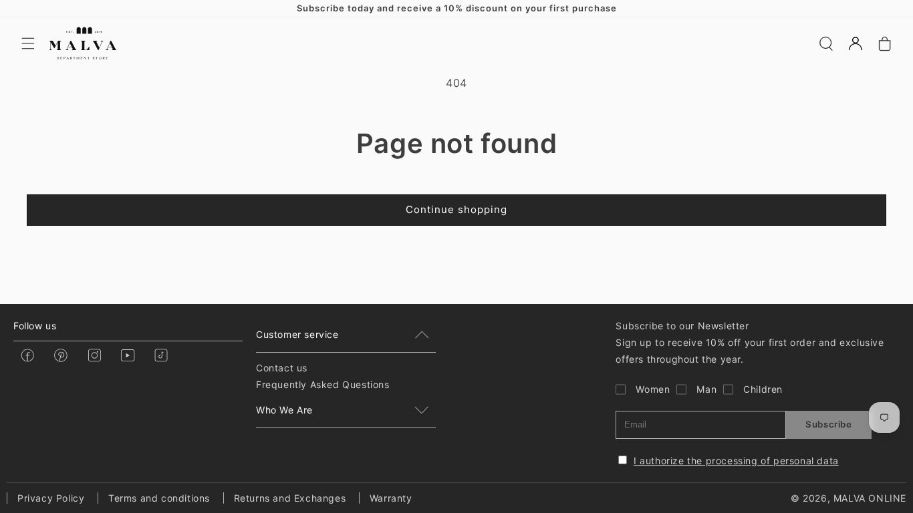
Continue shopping (456, 209)
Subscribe (828, 424)
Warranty (391, 498)
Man (706, 389)
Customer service (297, 334)
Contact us (281, 367)
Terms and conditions (159, 498)
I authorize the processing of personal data (736, 460)
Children (763, 389)
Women (653, 389)
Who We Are (284, 409)
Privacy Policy (50, 498)
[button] (28, 43)
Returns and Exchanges (290, 498)
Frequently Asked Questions (323, 384)
